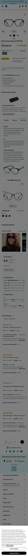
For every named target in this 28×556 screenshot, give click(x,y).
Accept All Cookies (14, 553)
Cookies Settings (14, 548)
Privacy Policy (9, 545)
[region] (14, 541)
